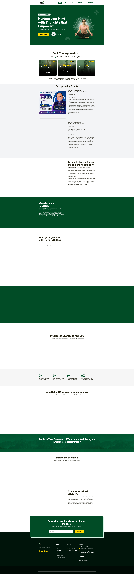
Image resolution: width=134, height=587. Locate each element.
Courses (72, 2)
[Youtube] (47, 551)
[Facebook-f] (39, 551)
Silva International (89, 2)
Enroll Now (67, 71)
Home (60, 2)
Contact (80, 2)
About (65, 2)
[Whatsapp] (44, 551)
